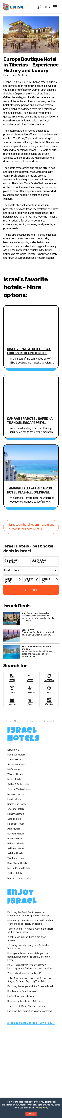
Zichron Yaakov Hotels (19, 789)
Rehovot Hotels (15, 843)
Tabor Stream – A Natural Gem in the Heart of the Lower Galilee (30, 930)
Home (8, 721)
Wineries (49, 701)
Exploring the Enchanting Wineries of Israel (29, 1011)
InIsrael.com (31, 715)
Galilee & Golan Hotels (19, 784)
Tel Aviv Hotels (15, 759)
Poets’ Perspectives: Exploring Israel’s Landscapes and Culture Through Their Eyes (30, 966)
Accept (30, 1114)
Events (12, 689)
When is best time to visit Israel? (24, 973)
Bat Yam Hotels (15, 833)
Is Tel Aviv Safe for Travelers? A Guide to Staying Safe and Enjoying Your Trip (29, 980)
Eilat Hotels (13, 750)
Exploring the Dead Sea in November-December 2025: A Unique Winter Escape (28, 914)
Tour (30, 701)
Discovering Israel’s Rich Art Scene (25, 1001)
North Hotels (14, 779)
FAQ (49, 689)
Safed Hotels (14, 819)
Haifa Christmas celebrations (22, 996)
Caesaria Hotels (15, 809)
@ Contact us (49, 721)
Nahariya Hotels (15, 814)
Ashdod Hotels (15, 853)
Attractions (49, 677)
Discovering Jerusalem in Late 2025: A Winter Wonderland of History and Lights (30, 922)
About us (18, 721)
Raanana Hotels (15, 838)
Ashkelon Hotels (15, 848)
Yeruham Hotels (15, 858)
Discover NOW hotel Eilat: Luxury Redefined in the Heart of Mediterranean (29, 351)
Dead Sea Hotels (16, 754)
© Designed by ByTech (31, 1023)
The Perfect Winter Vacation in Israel (26, 1006)
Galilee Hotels (14, 873)
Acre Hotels (13, 829)
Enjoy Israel (30, 689)
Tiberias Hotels (15, 774)
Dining (12, 677)
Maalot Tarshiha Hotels (19, 878)
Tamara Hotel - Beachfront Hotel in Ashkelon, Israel (30, 490)
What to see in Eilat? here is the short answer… (26, 939)
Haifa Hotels (14, 769)
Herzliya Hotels (15, 799)
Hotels (30, 677)
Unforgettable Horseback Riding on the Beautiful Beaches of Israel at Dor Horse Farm (28, 957)
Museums (12, 701)
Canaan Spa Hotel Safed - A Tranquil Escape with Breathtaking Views (29, 421)
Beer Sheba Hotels (17, 863)
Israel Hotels (23, 735)
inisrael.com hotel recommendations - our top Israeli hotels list (30, 526)
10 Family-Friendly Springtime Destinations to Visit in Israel (30, 947)
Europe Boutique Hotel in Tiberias (21, 82)
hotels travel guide (14, 75)
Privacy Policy (32, 721)
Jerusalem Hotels (16, 764)
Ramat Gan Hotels (16, 804)
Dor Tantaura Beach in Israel (22, 991)
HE (49, 7)
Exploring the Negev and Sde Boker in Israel (30, 986)
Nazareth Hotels (15, 824)
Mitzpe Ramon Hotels (18, 868)
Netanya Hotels (15, 794)
